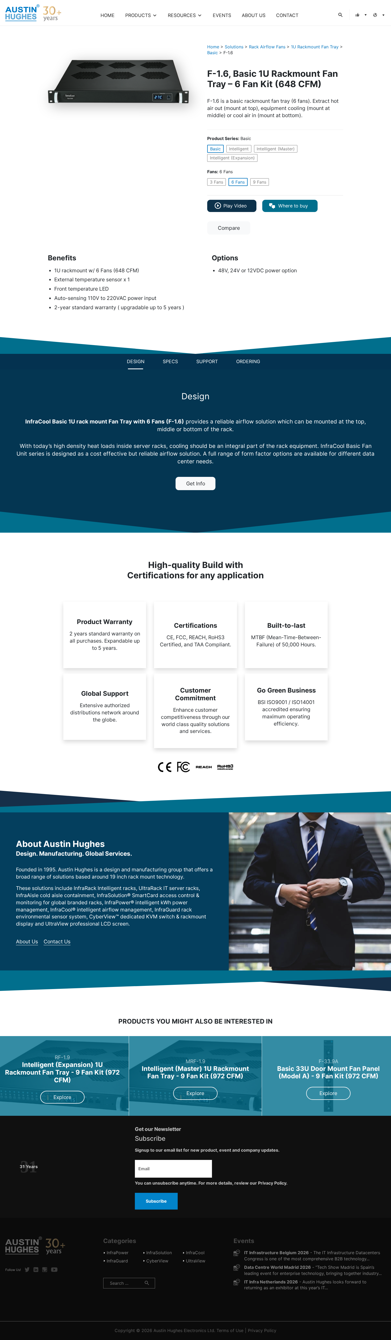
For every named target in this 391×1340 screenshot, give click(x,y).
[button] (360, 14)
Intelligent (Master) (276, 148)
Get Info (195, 483)
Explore (62, 1097)
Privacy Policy (262, 1330)
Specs (170, 361)
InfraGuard (117, 1260)
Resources (182, 15)
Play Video (235, 206)
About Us (253, 15)
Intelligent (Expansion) (232, 157)
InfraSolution (159, 1252)
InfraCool (195, 1252)
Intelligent (239, 148)
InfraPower (117, 1252)
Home (108, 15)
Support (207, 361)
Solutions (234, 46)
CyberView (157, 1260)
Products (138, 15)
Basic (212, 52)
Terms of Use (230, 1330)
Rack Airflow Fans (267, 46)
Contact (287, 15)
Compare (229, 228)
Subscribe (156, 1201)
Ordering (248, 361)
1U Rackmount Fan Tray (315, 46)
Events (222, 15)
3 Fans (216, 182)
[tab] (135, 361)
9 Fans (259, 182)
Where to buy (292, 206)
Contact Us (57, 941)
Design (135, 361)
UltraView (195, 1260)
